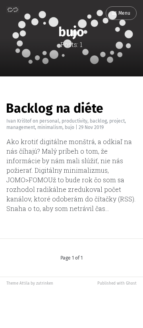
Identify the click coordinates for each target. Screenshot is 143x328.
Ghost (131, 283)
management (20, 127)
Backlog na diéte (54, 108)
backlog (98, 121)
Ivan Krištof (18, 121)
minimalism (49, 127)
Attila (24, 283)
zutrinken (44, 283)
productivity (74, 121)
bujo (69, 127)
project (117, 121)
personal (49, 121)
